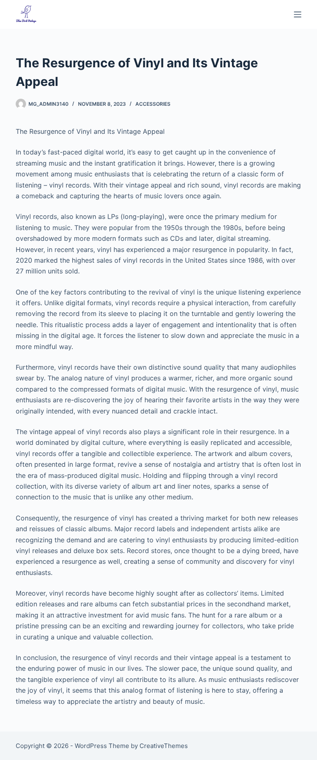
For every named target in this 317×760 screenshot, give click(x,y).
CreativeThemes (164, 746)
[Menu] (297, 14)
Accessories (152, 104)
